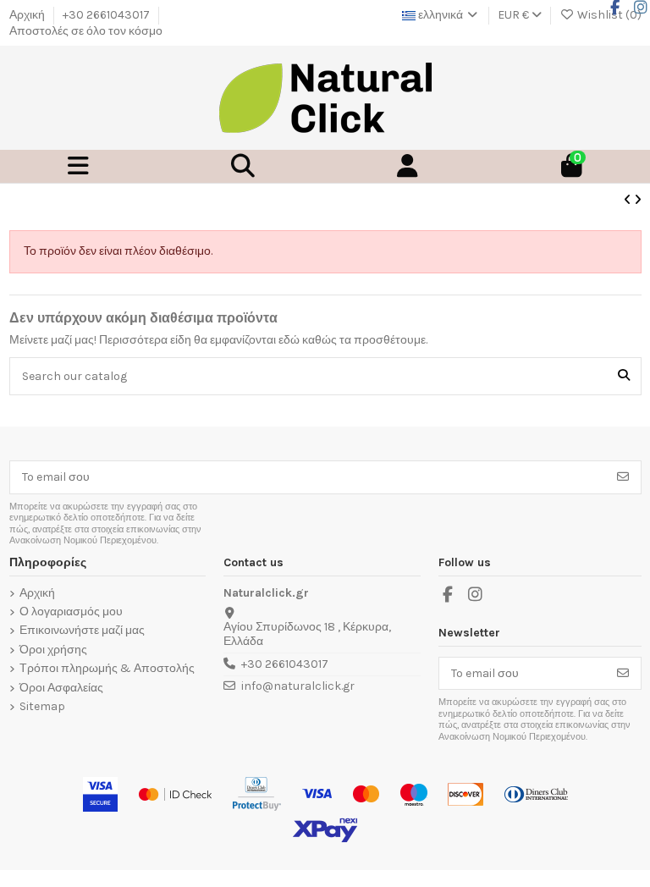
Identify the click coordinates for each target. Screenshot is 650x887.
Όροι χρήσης (53, 650)
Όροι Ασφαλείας (61, 688)
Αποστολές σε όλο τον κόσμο (85, 31)
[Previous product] (629, 200)
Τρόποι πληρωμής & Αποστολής (107, 668)
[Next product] (638, 200)
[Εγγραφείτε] (623, 477)
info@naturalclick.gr (298, 686)
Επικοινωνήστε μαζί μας (82, 630)
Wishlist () (608, 15)
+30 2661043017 (107, 15)
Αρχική (28, 15)
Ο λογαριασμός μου (71, 612)
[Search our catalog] (624, 376)
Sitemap (42, 706)
